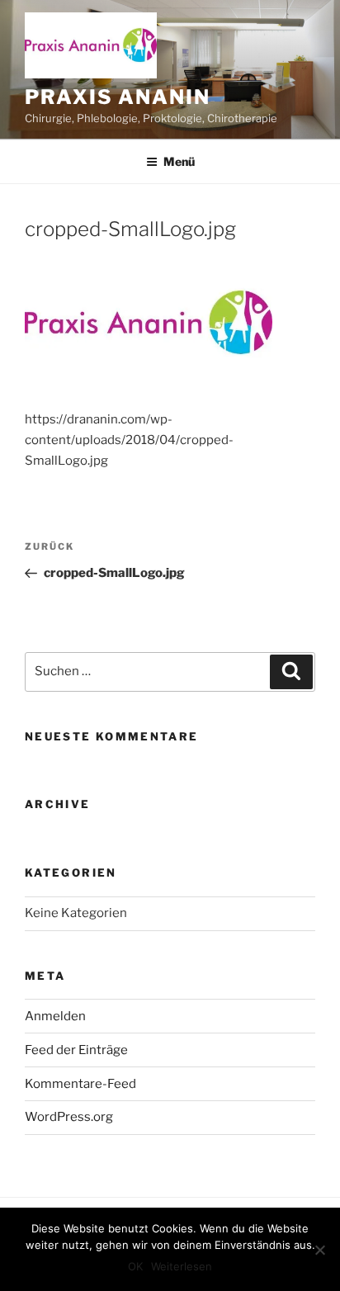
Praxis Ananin (117, 97)
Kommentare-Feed (80, 1083)
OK (135, 1266)
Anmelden (55, 1016)
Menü (179, 161)
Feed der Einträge (76, 1050)
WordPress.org (69, 1116)
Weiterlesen (181, 1266)
